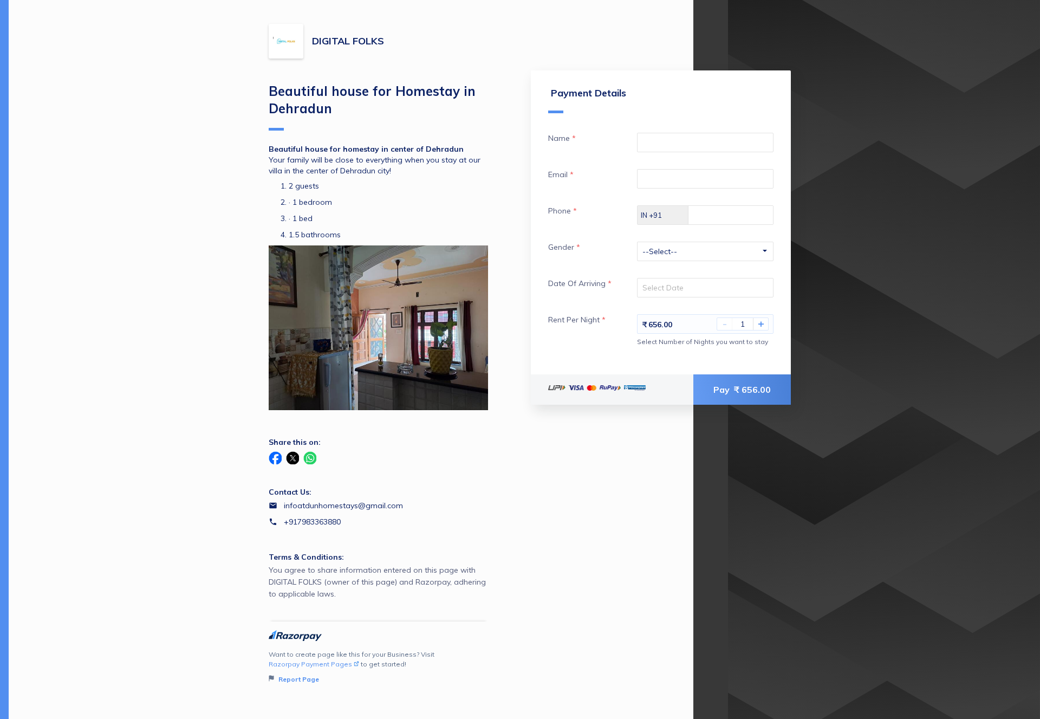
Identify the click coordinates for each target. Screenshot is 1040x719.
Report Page (298, 679)
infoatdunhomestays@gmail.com (343, 505)
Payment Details (588, 93)
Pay (742, 389)
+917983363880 (312, 522)
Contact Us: (290, 492)
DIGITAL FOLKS (348, 41)
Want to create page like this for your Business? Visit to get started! (351, 666)
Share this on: (295, 442)
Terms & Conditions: (306, 557)
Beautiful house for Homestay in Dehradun (372, 99)
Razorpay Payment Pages (310, 664)
